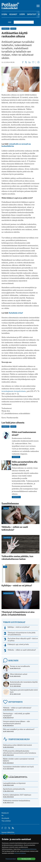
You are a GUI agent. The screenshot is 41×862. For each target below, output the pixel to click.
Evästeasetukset (11, 859)
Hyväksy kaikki (26, 859)
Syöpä (22, 14)
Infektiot (31, 14)
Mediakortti (5, 813)
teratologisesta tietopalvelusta (14, 391)
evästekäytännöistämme (28, 849)
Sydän (4, 14)
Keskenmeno (16, 457)
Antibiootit (5, 28)
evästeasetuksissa (20, 853)
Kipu (5, 566)
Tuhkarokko (7, 537)
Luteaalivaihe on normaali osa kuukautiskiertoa (16, 145)
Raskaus (13, 28)
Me (2, 815)
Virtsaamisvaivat (8, 593)
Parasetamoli (16, 497)
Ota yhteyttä (5, 818)
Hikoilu (6, 508)
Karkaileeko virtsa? (16, 313)
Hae (9, 22)
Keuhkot (13, 14)
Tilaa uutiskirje (6, 821)
